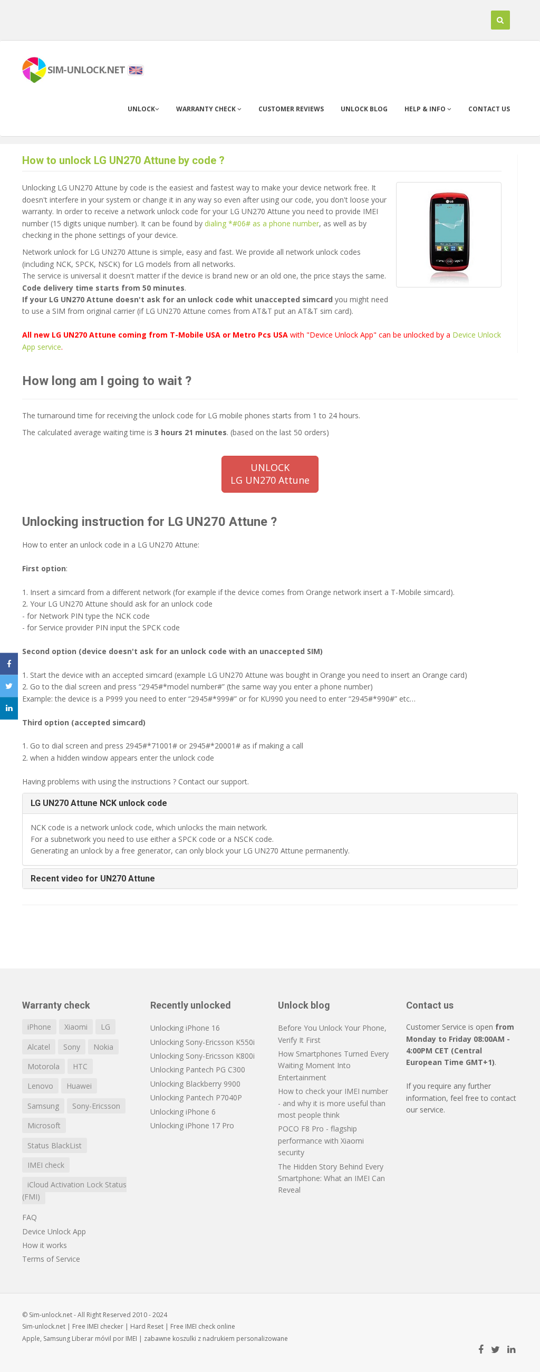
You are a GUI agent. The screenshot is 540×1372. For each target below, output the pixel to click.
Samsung (43, 1106)
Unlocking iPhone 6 (183, 1112)
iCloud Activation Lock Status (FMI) (74, 1190)
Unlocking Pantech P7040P (196, 1097)
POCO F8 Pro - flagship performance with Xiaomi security (321, 1140)
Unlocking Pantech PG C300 (197, 1069)
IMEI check (45, 1165)
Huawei (79, 1086)
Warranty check (206, 108)
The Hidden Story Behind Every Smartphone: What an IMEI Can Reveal (331, 1178)
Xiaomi (76, 1027)
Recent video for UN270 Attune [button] (93, 879)
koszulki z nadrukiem (203, 1338)
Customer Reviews (291, 108)
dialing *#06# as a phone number (262, 223)
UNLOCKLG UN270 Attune (270, 473)
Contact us (489, 108)
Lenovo (40, 1086)
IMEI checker (105, 1326)
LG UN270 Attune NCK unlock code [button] (99, 803)
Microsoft (44, 1125)
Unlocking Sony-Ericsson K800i (202, 1056)
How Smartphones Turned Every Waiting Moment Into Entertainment (333, 1065)
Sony (71, 1047)
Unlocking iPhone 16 (185, 1028)
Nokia (103, 1047)
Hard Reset (146, 1326)
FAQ (29, 1217)
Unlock (141, 108)
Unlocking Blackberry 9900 (195, 1084)
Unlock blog (364, 108)
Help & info (425, 108)
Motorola (43, 1066)
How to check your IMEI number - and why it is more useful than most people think (333, 1103)
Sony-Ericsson (96, 1106)
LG (105, 1027)
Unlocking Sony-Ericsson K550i (202, 1042)
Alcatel (38, 1047)
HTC (80, 1066)
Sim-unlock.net (43, 1326)
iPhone (39, 1027)
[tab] (270, 803)
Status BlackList (54, 1145)
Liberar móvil (91, 1338)
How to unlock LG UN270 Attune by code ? (123, 160)
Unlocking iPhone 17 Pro (192, 1125)
